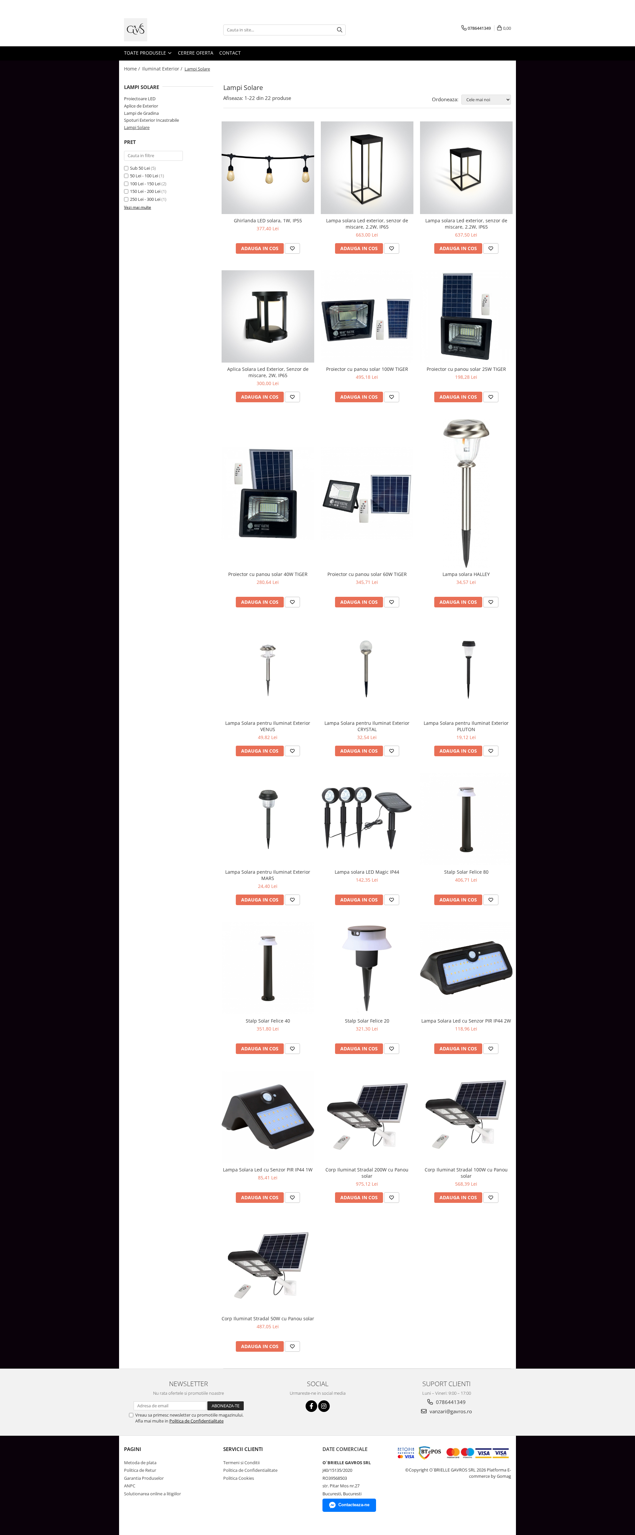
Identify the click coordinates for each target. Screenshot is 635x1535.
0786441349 (450, 1402)
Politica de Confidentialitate (196, 1421)
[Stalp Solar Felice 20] (367, 968)
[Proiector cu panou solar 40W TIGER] (268, 493)
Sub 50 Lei (140, 168)
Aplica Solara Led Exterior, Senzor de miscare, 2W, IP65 (268, 372)
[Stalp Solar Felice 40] (268, 968)
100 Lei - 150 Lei (145, 184)
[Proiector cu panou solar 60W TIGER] (367, 493)
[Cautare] (340, 29)
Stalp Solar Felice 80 (466, 872)
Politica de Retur (140, 1470)
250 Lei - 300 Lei (145, 199)
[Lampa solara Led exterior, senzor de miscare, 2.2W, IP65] (367, 167)
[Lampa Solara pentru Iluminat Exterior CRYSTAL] (367, 670)
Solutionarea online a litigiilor (152, 1494)
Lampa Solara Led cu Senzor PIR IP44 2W (466, 1021)
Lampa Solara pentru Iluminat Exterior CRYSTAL (366, 726)
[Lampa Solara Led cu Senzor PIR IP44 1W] (268, 1117)
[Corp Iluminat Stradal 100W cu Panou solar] (466, 1117)
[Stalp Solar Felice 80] (466, 819)
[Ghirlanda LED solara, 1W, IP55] (268, 167)
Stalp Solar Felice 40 (268, 1021)
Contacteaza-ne (353, 1504)
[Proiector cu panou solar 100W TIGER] (367, 316)
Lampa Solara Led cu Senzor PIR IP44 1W (268, 1169)
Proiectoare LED (139, 99)
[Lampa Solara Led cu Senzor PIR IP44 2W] (466, 968)
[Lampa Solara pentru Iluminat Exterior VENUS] (268, 670)
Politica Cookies (238, 1478)
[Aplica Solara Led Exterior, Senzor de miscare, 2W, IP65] (268, 316)
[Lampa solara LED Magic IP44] (367, 819)
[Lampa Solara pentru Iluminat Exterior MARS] (268, 819)
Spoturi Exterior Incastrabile (151, 120)
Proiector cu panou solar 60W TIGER (367, 574)
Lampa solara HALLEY (466, 574)
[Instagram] (324, 1406)
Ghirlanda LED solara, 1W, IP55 (268, 220)
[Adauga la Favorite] (292, 248)
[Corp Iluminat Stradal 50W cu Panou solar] (268, 1265)
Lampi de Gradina (141, 113)
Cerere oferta (195, 53)
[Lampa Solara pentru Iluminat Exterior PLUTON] (466, 670)
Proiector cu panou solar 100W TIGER (367, 369)
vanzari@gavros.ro (450, 1411)
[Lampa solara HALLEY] (466, 493)
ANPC (129, 1486)
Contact (230, 53)
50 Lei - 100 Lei (144, 176)
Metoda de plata (140, 1463)
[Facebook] (311, 1406)
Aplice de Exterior (141, 106)
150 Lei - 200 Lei (145, 191)
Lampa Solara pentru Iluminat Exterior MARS (267, 875)
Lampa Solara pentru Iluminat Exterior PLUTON (466, 726)
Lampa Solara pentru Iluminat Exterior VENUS (267, 726)
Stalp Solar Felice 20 (367, 1021)
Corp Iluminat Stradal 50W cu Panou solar (268, 1318)
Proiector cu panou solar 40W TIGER (268, 574)
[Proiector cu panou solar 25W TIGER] (466, 316)
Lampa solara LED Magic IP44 (367, 872)
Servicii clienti (243, 1449)
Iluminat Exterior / (163, 69)
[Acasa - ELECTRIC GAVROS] (157, 29)
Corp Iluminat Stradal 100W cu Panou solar (466, 1172)
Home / (132, 69)
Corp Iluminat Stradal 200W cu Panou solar (366, 1172)
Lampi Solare (136, 127)
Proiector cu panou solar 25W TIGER (466, 369)
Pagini (132, 1449)
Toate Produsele (145, 53)
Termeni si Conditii (241, 1463)
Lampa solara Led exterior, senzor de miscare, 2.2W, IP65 (367, 223)
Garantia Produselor (144, 1478)
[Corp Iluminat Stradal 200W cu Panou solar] (367, 1117)
